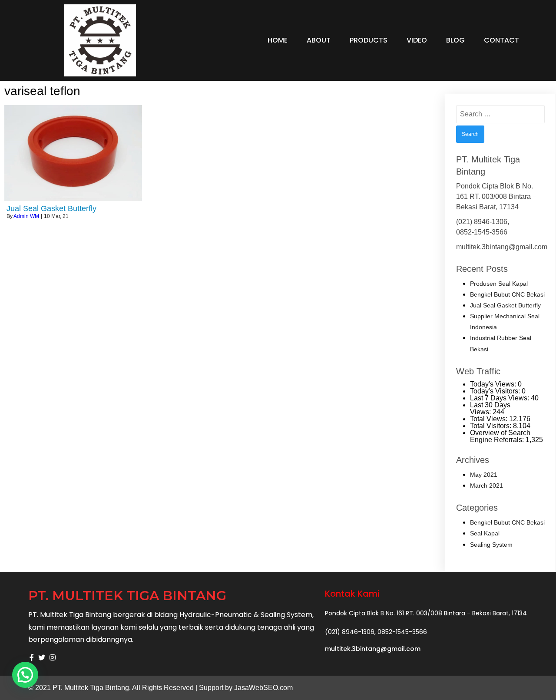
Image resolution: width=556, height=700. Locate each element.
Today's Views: (494, 384)
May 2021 (483, 474)
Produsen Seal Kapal (499, 283)
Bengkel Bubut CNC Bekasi (507, 294)
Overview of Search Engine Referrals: (500, 436)
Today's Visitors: (496, 391)
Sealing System (491, 544)
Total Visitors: (491, 425)
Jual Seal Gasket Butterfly (505, 305)
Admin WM (26, 216)
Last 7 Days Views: (500, 398)
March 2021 (486, 485)
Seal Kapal (485, 533)
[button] (25, 675)
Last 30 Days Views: (490, 408)
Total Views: (489, 419)
